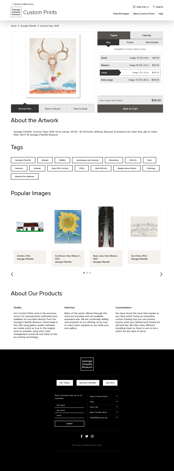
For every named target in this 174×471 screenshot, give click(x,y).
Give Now (110, 383)
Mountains (114, 160)
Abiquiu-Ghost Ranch (127, 168)
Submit (69, 423)
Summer (37, 168)
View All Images (121, 13)
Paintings (151, 168)
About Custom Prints (144, 13)
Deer (149, 160)
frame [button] (130, 42)
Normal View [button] (24, 108)
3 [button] (90, 273)
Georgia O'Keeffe (28, 26)
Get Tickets (65, 383)
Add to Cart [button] (130, 108)
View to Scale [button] (80, 108)
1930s (81, 168)
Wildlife (62, 160)
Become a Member (88, 383)
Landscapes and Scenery (87, 160)
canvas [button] (146, 35)
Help (161, 13)
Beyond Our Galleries (24, 176)
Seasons (19, 168)
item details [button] (152, 42)
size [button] (108, 42)
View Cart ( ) (142, 7)
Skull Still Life (101, 168)
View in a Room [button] (52, 108)
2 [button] (87, 273)
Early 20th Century (60, 168)
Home (14, 26)
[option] (30, 233)
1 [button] (84, 273)
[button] (130, 58)
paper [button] (113, 35)
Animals (45, 160)
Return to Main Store (23, 4)
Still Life (133, 160)
